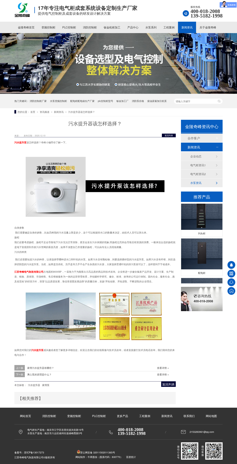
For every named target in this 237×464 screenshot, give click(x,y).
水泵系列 (150, 27)
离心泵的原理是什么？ (39, 374)
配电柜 (201, 270)
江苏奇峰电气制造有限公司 (29, 271)
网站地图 (211, 416)
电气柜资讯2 (198, 174)
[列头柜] (201, 211)
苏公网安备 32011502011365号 (97, 452)
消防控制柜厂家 (38, 101)
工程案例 (169, 27)
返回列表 (169, 135)
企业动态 (195, 156)
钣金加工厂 (122, 101)
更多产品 (122, 416)
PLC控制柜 (69, 27)
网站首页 (25, 416)
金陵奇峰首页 (26, 27)
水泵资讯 (195, 183)
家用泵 (45, 385)
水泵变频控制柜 (58, 101)
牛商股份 (92, 457)
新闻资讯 (187, 27)
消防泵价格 (138, 101)
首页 (33, 112)
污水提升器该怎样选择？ (81, 112)
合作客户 (194, 138)
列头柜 (201, 230)
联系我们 (189, 416)
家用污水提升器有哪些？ (40, 368)
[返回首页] (231, 291)
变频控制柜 (48, 27)
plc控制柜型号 (105, 101)
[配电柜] (201, 251)
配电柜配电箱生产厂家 (82, 101)
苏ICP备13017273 (34, 452)
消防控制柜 (90, 27)
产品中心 (132, 27)
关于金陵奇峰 (208, 27)
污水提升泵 (20, 142)
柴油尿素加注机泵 (157, 101)
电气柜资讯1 (198, 165)
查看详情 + (163, 368)
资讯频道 (45, 112)
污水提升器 (34, 385)
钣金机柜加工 (112, 27)
